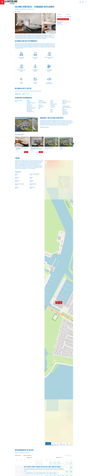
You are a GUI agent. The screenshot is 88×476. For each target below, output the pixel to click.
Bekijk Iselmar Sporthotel (44, 127)
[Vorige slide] (15, 144)
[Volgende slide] (73, 144)
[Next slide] (71, 163)
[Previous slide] (71, 161)
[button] (58, 303)
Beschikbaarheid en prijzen (63, 19)
